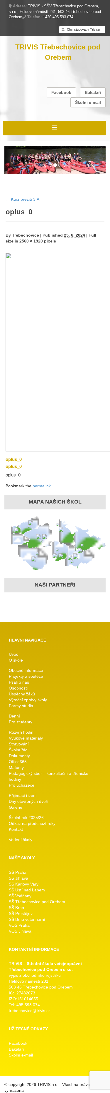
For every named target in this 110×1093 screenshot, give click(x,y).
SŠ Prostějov (21, 913)
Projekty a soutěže (26, 676)
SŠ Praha (17, 872)
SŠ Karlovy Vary (23, 884)
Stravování (19, 744)
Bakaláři (93, 92)
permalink (42, 486)
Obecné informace (26, 670)
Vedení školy (20, 839)
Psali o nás (19, 682)
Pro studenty (20, 722)
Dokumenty (19, 755)
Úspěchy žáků (22, 694)
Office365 (18, 761)
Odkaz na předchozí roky (32, 823)
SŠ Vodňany (20, 895)
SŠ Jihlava (18, 878)
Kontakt (16, 829)
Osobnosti (18, 688)
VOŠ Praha (19, 925)
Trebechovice (25, 235)
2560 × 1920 (31, 241)
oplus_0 (14, 459)
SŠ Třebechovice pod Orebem (37, 901)
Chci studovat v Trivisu (83, 29)
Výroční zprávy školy (28, 699)
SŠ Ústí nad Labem (27, 890)
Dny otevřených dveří (28, 801)
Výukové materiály (26, 738)
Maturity (16, 767)
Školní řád (18, 750)
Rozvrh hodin (21, 732)
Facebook (61, 92)
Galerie (15, 807)
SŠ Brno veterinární (27, 919)
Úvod (13, 654)
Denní (14, 716)
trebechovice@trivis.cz (29, 1010)
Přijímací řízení (23, 795)
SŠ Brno (16, 907)
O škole (16, 660)
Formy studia (21, 705)
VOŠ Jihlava (20, 931)
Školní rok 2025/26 (26, 817)
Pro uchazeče (21, 785)
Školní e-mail (88, 102)
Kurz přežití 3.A (22, 199)
